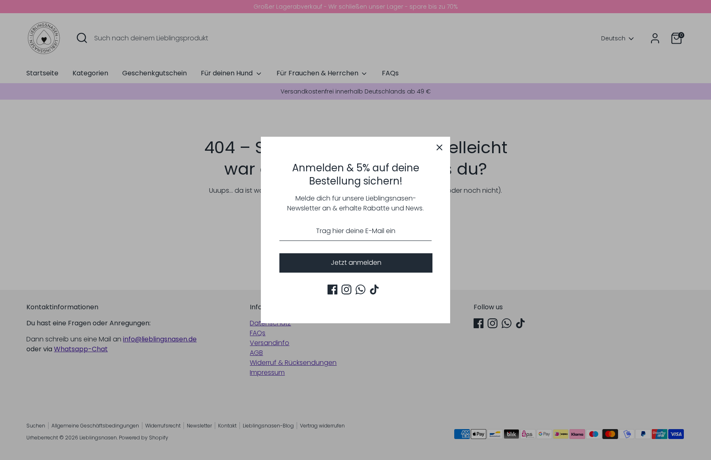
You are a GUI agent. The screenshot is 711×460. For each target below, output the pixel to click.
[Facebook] (332, 289)
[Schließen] (439, 147)
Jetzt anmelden (356, 262)
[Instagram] (346, 289)
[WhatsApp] (360, 289)
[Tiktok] (374, 289)
